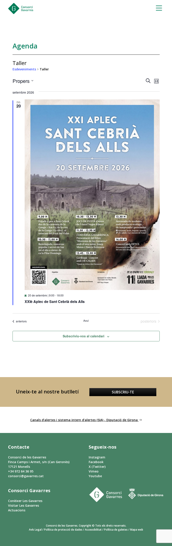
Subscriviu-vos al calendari (83, 336)
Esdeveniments (24, 69)
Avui (86, 320)
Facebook (96, 462)
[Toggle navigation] (157, 9)
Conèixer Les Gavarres (25, 501)
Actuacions (16, 510)
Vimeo (94, 471)
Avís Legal (35, 529)
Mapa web (136, 529)
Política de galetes (116, 529)
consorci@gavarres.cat (26, 476)
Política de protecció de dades (63, 529)
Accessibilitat (93, 529)
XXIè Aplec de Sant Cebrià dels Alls (55, 301)
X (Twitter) (97, 466)
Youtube (95, 476)
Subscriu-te (123, 392)
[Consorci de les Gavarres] (20, 8)
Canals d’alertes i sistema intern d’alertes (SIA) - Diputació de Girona (84, 420)
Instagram (97, 457)
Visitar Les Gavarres (23, 505)
